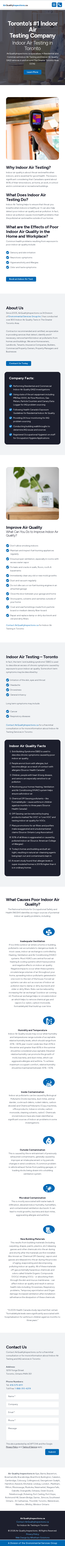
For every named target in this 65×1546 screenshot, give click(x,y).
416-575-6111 (16, 1385)
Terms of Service (29, 1447)
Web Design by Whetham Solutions (33, 1537)
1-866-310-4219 (23, 1388)
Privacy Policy (12, 1447)
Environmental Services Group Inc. (25, 316)
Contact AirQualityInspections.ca (22, 625)
